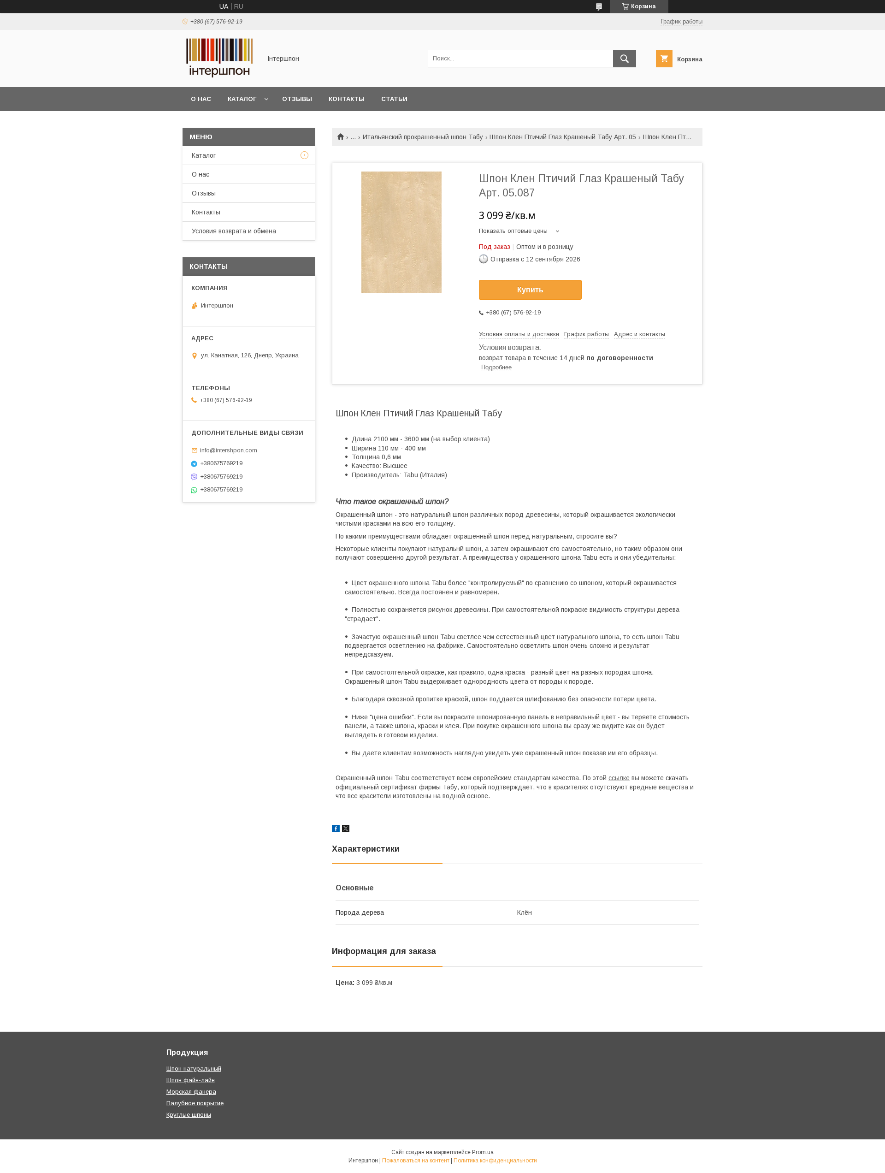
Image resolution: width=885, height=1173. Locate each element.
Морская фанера (191, 1091)
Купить (530, 290)
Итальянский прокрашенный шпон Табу (423, 137)
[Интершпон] (219, 75)
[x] (345, 830)
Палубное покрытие (195, 1103)
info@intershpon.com (228, 450)
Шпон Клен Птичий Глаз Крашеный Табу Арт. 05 (563, 137)
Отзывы (297, 98)
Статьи (394, 98)
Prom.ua (483, 1152)
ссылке (619, 778)
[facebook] (336, 830)
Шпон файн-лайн (190, 1080)
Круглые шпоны (188, 1114)
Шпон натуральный (193, 1068)
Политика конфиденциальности (495, 1160)
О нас (201, 98)
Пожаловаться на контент (415, 1160)
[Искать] (624, 58)
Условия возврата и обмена (234, 231)
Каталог (242, 98)
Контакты (347, 98)
